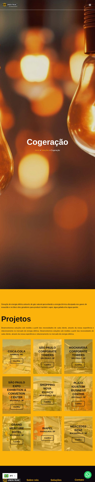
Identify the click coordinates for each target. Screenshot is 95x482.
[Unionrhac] (9, 5)
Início (37, 150)
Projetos (16, 319)
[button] (88, 475)
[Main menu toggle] (90, 5)
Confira (16, 361)
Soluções (45, 150)
